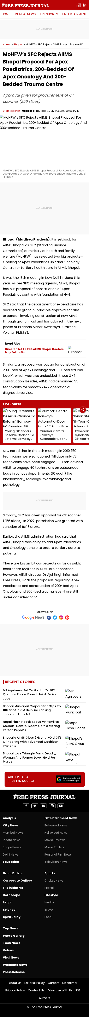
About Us (14, 983)
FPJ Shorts (49, 14)
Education (11, 862)
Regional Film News (58, 854)
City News (10, 825)
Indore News (11, 840)
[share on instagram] (52, 806)
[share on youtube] (61, 806)
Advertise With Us (59, 990)
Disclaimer (69, 983)
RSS (78, 990)
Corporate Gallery (17, 880)
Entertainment (74, 14)
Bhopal (18, 44)
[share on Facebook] (26, 806)
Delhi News (10, 854)
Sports (49, 873)
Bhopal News (12, 847)
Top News (10, 928)
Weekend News (15, 965)
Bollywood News (55, 825)
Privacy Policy (15, 990)
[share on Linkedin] (43, 806)
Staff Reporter (11, 111)
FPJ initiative (13, 888)
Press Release (14, 972)
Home (6, 14)
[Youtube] (67, 617)
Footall (49, 888)
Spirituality (11, 917)
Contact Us (36, 990)
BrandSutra (12, 873)
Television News (55, 862)
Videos (8, 950)
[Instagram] (61, 617)
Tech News (11, 943)
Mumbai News (25, 14)
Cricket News (53, 880)
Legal (7, 902)
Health (49, 902)
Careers (53, 983)
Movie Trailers (54, 847)
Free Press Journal (25, 5)
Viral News (11, 957)
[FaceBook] (49, 617)
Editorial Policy (34, 983)
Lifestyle (51, 895)
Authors (44, 998)
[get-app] (85, 5)
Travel (48, 910)
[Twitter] (55, 617)
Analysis (9, 818)
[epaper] (79, 5)
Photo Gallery (14, 936)
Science (9, 910)
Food (48, 917)
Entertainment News (60, 818)
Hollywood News (55, 833)
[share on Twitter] (34, 806)
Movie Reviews (54, 840)
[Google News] (33, 617)
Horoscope (11, 895)
